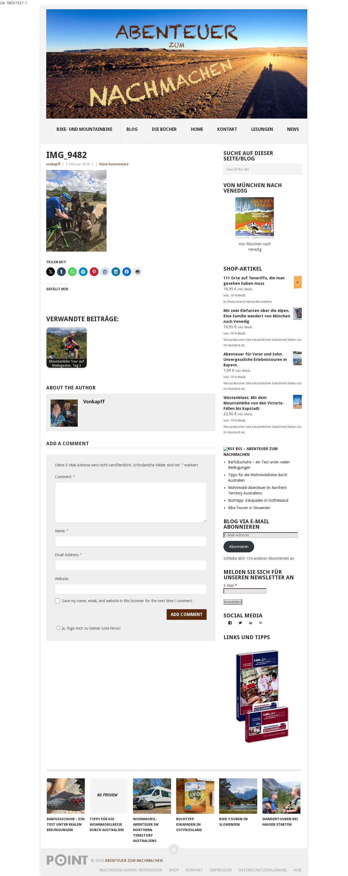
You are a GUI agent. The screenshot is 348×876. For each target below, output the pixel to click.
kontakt (227, 129)
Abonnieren (238, 546)
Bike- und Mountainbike (84, 129)
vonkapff (53, 164)
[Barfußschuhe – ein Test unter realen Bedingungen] (66, 796)
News (293, 129)
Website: (62, 579)
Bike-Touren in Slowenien (249, 508)
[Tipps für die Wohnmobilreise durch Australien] (109, 796)
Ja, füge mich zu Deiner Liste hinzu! (91, 628)
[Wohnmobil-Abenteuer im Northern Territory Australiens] (152, 796)
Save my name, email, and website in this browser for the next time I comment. (127, 601)
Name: (61, 530)
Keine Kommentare (114, 164)
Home (197, 129)
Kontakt (194, 870)
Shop (174, 870)
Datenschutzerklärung (262, 870)
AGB (297, 870)
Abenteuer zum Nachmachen (134, 860)
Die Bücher (164, 129)
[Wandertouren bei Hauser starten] (281, 796)
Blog (132, 129)
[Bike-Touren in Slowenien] (238, 796)
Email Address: (68, 554)
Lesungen (262, 129)
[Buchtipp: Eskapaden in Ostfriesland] (195, 796)
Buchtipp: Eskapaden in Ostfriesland (258, 500)
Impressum (221, 870)
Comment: (64, 476)
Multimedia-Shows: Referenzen (130, 870)
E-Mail (230, 585)
